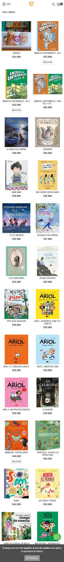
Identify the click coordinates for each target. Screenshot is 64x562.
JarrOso (16, 53)
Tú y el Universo (16, 235)
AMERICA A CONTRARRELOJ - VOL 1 (47, 53)
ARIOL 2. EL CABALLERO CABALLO (16, 366)
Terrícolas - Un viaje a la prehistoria (48, 453)
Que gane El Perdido (47, 500)
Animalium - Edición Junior (16, 452)
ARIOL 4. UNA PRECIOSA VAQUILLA (16, 409)
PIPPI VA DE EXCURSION (16, 321)
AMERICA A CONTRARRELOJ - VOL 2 (16, 101)
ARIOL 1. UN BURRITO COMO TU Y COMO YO (47, 322)
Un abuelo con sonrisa (47, 235)
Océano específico (48, 278)
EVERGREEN (47, 149)
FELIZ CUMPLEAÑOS (16, 278)
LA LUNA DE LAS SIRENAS (16, 149)
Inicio (4, 12)
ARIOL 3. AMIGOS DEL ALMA (47, 366)
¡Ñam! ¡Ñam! (16, 192)
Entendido (32, 558)
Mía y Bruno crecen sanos (47, 192)
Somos (16, 500)
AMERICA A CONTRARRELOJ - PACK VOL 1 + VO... (47, 102)
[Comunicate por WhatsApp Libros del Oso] (57, 537)
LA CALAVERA (48, 409)
